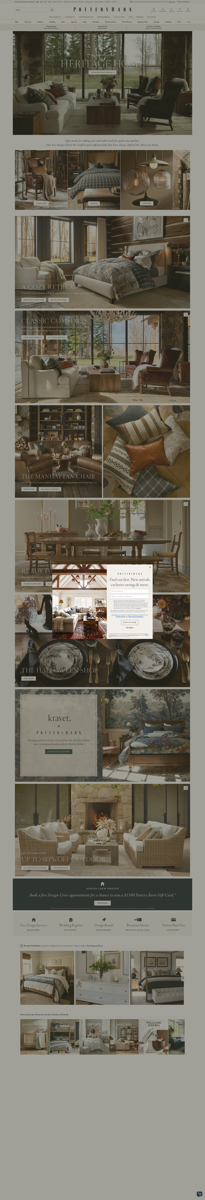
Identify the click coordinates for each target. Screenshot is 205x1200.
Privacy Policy (120, 617)
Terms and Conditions (135, 617)
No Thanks (129, 628)
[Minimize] (150, 567)
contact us (138, 608)
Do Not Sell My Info (132, 635)
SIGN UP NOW (129, 622)
